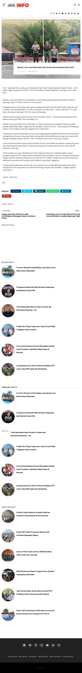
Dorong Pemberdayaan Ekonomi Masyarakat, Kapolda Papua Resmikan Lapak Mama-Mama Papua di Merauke (35, 349)
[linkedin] (65, 13)
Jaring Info (33, 656)
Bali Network (43, 656)
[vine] (71, 13)
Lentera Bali (12, 656)
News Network (55, 656)
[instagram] (53, 13)
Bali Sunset (23, 656)
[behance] (69, 13)
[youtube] (74, 13)
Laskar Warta (68, 656)
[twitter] (56, 13)
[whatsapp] (59, 13)
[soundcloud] (78, 13)
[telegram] (62, 13)
